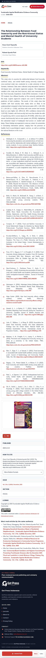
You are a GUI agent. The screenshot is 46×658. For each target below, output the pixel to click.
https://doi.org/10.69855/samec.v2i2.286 (14, 65)
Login (26, 6)
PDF (8, 436)
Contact (6, 618)
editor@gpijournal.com (20, 634)
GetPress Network (10, 1)
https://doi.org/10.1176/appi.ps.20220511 (19, 230)
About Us (6, 615)
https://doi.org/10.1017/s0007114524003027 (20, 172)
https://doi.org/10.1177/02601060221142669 (20, 381)
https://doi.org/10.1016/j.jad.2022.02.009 (19, 395)
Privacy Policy (8, 621)
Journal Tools (18, 653)
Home (3, 23)
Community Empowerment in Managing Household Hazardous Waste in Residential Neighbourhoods (22, 529)
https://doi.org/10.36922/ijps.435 (30, 331)
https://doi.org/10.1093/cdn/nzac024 (18, 262)
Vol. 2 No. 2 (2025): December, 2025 (12, 484)
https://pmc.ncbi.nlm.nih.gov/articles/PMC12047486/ (23, 204)
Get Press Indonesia (19, 643)
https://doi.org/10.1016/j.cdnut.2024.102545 (20, 246)
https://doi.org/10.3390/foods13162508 (22, 190)
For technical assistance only (24, 637)
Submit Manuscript (38, 6)
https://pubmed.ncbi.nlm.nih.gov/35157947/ (20, 369)
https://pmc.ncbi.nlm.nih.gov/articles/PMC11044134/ (23, 345)
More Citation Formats (11, 472)
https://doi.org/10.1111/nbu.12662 (21, 147)
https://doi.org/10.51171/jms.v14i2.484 (18, 290)
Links (41, 653)
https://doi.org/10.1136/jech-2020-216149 (29, 357)
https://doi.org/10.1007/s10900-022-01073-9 (29, 218)
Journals (6, 611)
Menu (35, 653)
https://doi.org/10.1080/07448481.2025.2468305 (21, 278)
